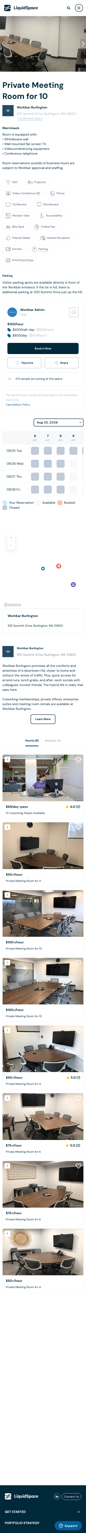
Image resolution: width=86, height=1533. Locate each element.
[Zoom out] (11, 546)
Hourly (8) (32, 741)
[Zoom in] (11, 538)
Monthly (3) (53, 741)
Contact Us (71, 1496)
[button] (83, 44)
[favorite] (24, 362)
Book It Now (43, 348)
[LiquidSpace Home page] (21, 8)
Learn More (43, 719)
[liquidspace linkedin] (57, 1496)
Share (64, 363)
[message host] (74, 312)
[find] (69, 8)
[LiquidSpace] (21, 1496)
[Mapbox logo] (12, 605)
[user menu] (79, 8)
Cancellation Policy (18, 405)
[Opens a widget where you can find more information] (68, 1526)
